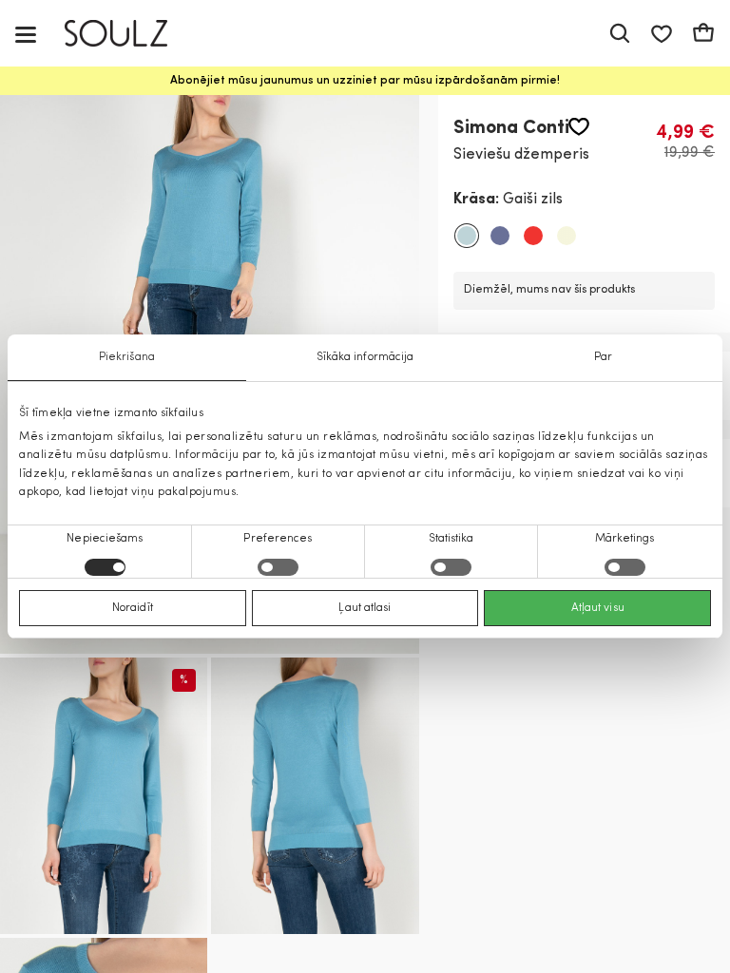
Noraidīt (132, 608)
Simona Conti (511, 128)
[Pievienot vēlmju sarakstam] (578, 127)
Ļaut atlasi (364, 608)
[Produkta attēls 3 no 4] (314, 796)
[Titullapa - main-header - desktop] (130, 34)
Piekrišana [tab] (127, 357)
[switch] (278, 567)
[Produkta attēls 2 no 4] (103, 796)
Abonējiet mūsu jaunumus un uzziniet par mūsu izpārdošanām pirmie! (365, 80)
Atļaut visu (597, 608)
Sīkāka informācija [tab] (365, 357)
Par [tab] (603, 357)
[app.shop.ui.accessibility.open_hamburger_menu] (25, 34)
